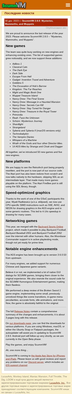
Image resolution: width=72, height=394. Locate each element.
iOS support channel (16, 365)
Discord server (36, 362)
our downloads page (20, 323)
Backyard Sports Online (50, 226)
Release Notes (22, 311)
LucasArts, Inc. (57, 382)
